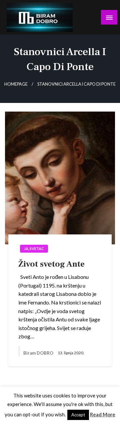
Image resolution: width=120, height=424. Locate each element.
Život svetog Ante (51, 264)
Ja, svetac (34, 248)
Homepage (16, 84)
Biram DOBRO (38, 353)
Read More (102, 414)
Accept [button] (78, 414)
